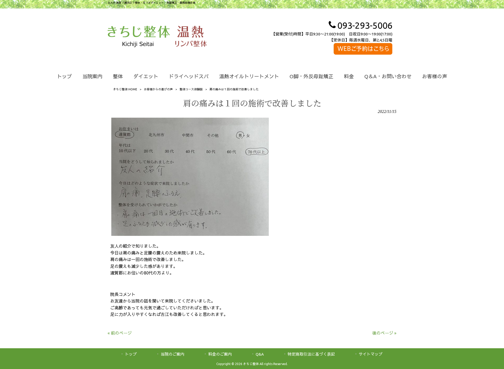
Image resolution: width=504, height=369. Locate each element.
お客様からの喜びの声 (158, 89)
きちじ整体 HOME (125, 89)
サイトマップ (370, 354)
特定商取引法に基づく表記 (311, 354)
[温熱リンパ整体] (191, 37)
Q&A (260, 354)
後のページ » (384, 333)
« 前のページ (120, 333)
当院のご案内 (172, 354)
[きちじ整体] (139, 37)
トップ (131, 354)
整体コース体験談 (191, 89)
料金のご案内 (220, 354)
